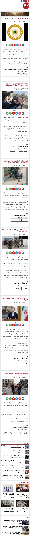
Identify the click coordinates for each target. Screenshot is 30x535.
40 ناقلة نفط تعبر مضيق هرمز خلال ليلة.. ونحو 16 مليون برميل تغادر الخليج (13, 466)
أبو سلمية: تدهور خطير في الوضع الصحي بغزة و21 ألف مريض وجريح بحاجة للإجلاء (12, 446)
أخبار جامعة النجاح (24, 482)
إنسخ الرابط (8, 69)
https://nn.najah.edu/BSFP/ (20, 358)
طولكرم (17, 288)
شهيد (5, 433)
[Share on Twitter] (16, 45)
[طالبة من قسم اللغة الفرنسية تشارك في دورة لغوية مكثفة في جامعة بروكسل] (22, 488)
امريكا (25, 363)
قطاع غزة (11, 433)
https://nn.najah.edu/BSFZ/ (20, 215)
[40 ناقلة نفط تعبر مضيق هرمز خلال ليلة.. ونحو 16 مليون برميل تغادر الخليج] (27, 467)
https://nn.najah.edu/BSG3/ (20, 69)
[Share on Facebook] (23, 45)
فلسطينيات (23, 10)
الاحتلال (25, 220)
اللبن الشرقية (16, 220)
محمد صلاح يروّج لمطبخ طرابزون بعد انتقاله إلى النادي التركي (13, 471)
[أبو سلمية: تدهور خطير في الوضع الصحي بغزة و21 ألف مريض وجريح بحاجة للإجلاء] (27, 447)
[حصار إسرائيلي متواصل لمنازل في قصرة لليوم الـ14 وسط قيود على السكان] (27, 462)
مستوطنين (12, 151)
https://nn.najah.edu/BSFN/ (20, 427)
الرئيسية (28, 10)
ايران (19, 363)
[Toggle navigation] (21, 1)
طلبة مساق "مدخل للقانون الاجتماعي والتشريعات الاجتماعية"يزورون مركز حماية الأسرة (8, 511)
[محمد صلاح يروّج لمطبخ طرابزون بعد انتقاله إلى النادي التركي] (27, 472)
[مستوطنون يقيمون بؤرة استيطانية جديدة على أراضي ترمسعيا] (27, 452)
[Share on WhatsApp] (10, 45)
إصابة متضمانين (22, 151)
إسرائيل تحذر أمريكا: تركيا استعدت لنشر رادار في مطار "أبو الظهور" (13, 476)
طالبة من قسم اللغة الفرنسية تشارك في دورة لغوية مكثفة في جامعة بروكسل (23, 495)
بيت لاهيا (25, 433)
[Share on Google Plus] (19, 45)
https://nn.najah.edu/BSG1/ (20, 146)
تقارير (27, 518)
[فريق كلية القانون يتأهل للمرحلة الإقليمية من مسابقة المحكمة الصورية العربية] (7, 488)
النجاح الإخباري (26, 5)
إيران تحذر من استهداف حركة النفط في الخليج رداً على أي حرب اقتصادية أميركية (12, 456)
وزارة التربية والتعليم (21, 74)
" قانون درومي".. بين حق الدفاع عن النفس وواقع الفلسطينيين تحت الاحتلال (12, 532)
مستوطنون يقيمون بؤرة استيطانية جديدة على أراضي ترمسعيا (13, 451)
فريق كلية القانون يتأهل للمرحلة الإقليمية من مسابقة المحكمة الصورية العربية (8, 495)
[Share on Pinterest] (13, 45)
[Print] (7, 45)
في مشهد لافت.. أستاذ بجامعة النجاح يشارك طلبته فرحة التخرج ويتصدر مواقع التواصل (12, 522)
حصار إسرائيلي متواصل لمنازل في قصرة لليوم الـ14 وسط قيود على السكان (12, 461)
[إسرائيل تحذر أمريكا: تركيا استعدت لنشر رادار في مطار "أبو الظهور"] (27, 477)
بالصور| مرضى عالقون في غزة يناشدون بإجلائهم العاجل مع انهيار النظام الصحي (12, 527)
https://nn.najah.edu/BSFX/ (20, 283)
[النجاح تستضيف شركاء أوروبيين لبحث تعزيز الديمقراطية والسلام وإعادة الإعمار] (22, 503)
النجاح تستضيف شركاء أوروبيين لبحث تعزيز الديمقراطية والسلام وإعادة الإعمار (22, 511)
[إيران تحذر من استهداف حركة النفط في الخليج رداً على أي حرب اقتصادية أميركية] (27, 457)
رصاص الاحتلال (19, 433)
